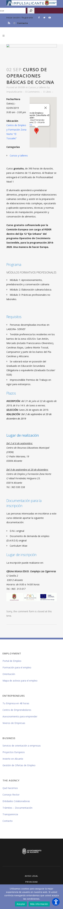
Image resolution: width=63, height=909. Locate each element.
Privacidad (31, 882)
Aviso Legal (31, 876)
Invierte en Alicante (13, 758)
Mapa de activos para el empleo (20, 680)
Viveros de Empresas (14, 723)
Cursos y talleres (37, 87)
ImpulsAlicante (14, 91)
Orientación (9, 674)
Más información (39, 904)
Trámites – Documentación (17, 807)
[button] (56, 902)
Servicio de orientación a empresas (22, 745)
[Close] (45, 108)
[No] (58, 896)
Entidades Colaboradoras (16, 801)
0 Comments (32, 91)
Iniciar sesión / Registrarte (19, 17)
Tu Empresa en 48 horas (16, 703)
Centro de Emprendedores (17, 709)
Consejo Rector (11, 794)
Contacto (22, 23)
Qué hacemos (10, 788)
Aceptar (21, 904)
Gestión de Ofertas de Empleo (19, 765)
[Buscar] (30, 10)
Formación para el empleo (17, 667)
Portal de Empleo (12, 660)
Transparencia (10, 814)
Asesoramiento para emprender (20, 716)
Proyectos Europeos (14, 752)
